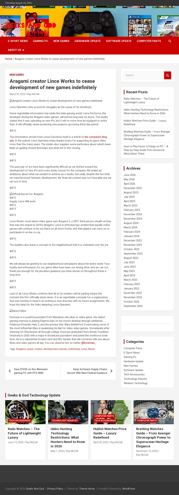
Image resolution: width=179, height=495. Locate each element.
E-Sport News (18, 41)
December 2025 (133, 188)
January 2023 (131, 288)
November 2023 (133, 244)
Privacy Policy (55, 488)
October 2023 (131, 249)
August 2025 (131, 192)
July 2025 (129, 196)
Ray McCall (33, 94)
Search (167, 75)
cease (30, 349)
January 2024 (131, 236)
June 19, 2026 (15, 442)
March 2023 (130, 279)
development (51, 349)
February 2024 (132, 231)
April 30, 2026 (100, 442)
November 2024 (133, 218)
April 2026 (129, 183)
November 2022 (133, 297)
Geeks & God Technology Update (34, 395)
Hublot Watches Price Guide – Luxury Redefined (110, 433)
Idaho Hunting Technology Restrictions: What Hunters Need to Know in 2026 (68, 437)
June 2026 (130, 175)
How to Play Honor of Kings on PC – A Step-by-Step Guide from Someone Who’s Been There (146, 150)
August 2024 (131, 223)
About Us (14, 50)
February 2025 (132, 210)
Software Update (119, 41)
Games (63, 349)
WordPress (128, 488)
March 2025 (130, 205)
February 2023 (132, 284)
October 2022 (131, 301)
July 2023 (129, 262)
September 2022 (133, 306)
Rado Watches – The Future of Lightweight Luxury (24, 433)
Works (91, 349)
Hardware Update (88, 41)
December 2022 (133, 292)
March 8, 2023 (17, 94)
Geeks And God (35, 488)
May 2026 (129, 179)
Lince (84, 349)
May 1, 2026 (57, 451)
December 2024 (133, 214)
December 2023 (133, 240)
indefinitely (74, 349)
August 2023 (131, 258)
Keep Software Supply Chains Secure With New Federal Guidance (87, 371)
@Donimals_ (88, 342)
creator (38, 349)
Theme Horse (87, 488)
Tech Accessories (134, 374)
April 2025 (129, 201)
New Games (61, 41)
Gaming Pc (40, 41)
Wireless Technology (136, 383)
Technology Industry (135, 378)
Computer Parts (149, 41)
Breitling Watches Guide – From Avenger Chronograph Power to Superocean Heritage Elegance (147, 135)
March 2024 (130, 227)
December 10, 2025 (147, 451)
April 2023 (129, 275)
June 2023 (130, 266)
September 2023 (133, 253)
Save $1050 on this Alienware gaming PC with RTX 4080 (31, 371)
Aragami (21, 349)
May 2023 (129, 271)
